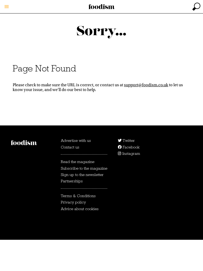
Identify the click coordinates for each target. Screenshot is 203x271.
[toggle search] (196, 6)
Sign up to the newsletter (82, 174)
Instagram (130, 153)
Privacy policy (73, 202)
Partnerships (72, 181)
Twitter (128, 140)
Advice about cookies (80, 208)
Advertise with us (76, 140)
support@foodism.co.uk (146, 85)
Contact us (70, 147)
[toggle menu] (6, 6)
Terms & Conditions (78, 195)
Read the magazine (77, 161)
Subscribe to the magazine (84, 168)
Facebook (131, 147)
